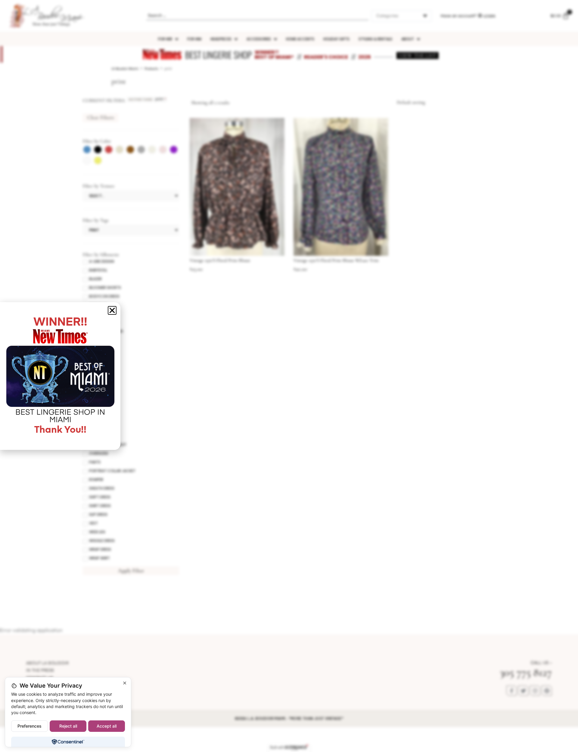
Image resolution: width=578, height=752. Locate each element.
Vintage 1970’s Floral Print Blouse (220, 260)
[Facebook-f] (511, 690)
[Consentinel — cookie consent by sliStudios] (68, 741)
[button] (112, 310)
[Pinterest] (547, 690)
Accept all (107, 726)
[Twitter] (523, 690)
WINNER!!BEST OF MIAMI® (274, 54)
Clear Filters (100, 117)
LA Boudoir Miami (124, 69)
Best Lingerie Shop (218, 54)
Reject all (68, 726)
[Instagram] (535, 690)
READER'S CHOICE (326, 57)
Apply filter (131, 570)
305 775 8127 (526, 672)
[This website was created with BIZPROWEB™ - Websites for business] (289, 747)
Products (151, 69)
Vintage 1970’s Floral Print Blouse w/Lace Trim (336, 260)
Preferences (29, 726)
